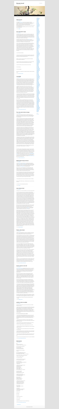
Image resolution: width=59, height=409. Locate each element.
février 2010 (38, 59)
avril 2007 (38, 81)
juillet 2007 (38, 79)
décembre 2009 (38, 60)
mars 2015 (38, 22)
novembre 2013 (38, 31)
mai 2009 (37, 65)
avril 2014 (38, 28)
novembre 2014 (38, 24)
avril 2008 (38, 73)
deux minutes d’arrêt (20, 188)
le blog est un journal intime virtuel (22, 157)
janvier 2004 (38, 106)
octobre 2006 (38, 85)
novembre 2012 (38, 39)
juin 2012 (37, 42)
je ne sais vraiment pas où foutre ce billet (22, 109)
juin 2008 (37, 72)
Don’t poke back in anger (21, 31)
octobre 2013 (38, 32)
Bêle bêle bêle (19, 341)
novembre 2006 (38, 84)
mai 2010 (37, 57)
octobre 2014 (38, 25)
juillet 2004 (38, 102)
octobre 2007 (38, 77)
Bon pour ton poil (20, 3)
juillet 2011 (38, 48)
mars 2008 (38, 74)
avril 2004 (38, 104)
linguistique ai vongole (20, 299)
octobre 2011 (38, 46)
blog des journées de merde (31, 155)
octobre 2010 (38, 54)
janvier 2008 (38, 75)
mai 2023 (37, 20)
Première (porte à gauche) (21, 73)
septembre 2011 (38, 47)
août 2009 (38, 63)
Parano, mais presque (20, 230)
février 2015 (38, 23)
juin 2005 (37, 95)
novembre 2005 (38, 92)
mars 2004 (38, 105)
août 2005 (38, 94)
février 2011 (38, 51)
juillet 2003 (38, 110)
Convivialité (18, 76)
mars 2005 (38, 97)
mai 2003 (37, 111)
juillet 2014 (38, 26)
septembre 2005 (38, 93)
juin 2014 (37, 27)
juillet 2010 (38, 56)
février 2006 (38, 90)
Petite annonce (19, 19)
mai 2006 (37, 88)
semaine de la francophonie (20, 268)
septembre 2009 (38, 62)
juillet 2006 (38, 87)
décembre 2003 (38, 107)
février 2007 (38, 82)
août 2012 (38, 41)
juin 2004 (37, 103)
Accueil (17, 15)
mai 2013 (37, 35)
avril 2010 (38, 58)
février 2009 (38, 67)
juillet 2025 (38, 19)
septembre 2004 (38, 101)
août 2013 (38, 33)
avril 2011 (38, 50)
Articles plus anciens (18, 404)
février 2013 (38, 37)
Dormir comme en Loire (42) (21, 265)
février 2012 (38, 44)
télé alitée (19, 185)
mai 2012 (37, 43)
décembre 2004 (38, 99)
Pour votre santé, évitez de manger (23, 112)
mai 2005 (37, 96)
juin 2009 (37, 64)
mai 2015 (37, 21)
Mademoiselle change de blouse (22, 160)
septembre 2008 (38, 70)
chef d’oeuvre (21, 22)
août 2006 (38, 86)
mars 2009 (38, 66)
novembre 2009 (38, 61)
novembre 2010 (38, 53)
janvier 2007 (38, 83)
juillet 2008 (38, 71)
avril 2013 (38, 36)
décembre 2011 (38, 45)
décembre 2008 (38, 68)
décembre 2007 (38, 76)
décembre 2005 (38, 91)
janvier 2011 (38, 52)
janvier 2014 (38, 30)
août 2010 (38, 55)
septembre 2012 (38, 40)
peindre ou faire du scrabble (21, 302)
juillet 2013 (38, 34)
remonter (29, 39)
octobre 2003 (38, 108)
